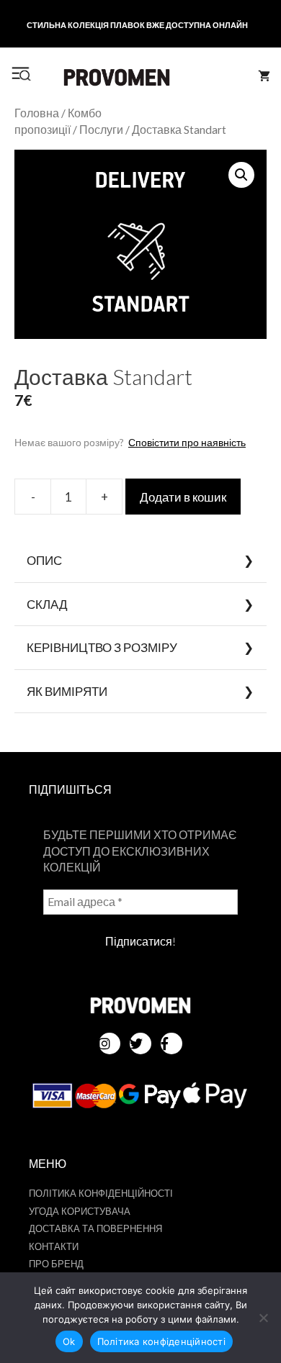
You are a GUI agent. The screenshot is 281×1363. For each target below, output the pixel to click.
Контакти (54, 1246)
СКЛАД (47, 604)
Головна (36, 113)
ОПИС (44, 560)
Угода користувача (79, 1211)
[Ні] (263, 1317)
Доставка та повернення (95, 1228)
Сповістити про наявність (187, 442)
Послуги (101, 129)
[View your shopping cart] (264, 76)
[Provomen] (116, 77)
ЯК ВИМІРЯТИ (67, 691)
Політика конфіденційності (101, 1193)
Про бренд (56, 1263)
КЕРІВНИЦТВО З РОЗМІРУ (102, 647)
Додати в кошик (183, 496)
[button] (241, 175)
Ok (69, 1341)
